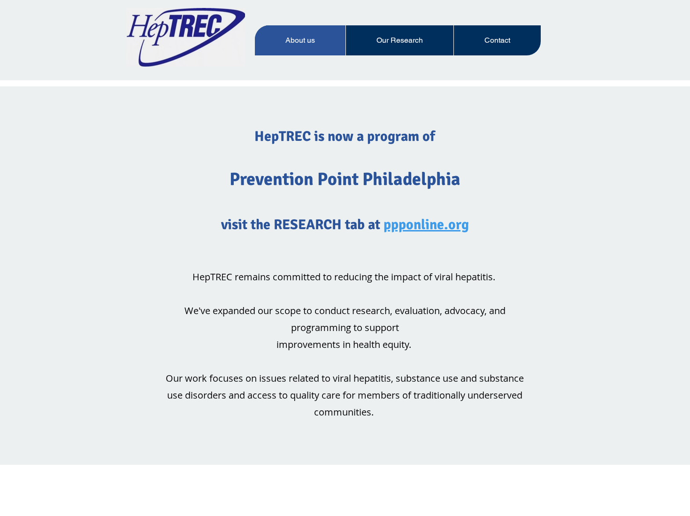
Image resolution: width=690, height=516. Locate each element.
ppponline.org (426, 224)
